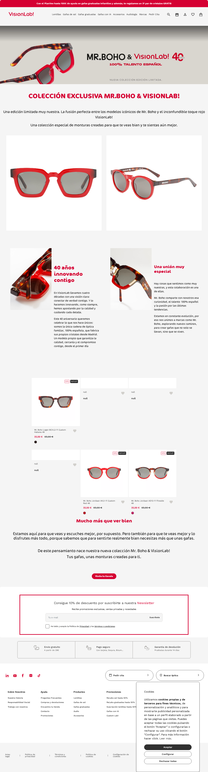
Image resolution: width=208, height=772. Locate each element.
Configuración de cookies (121, 755)
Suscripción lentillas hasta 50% (122, 707)
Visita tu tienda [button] (104, 576)
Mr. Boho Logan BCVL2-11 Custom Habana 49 (50, 431)
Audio (76, 711)
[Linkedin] (7, 675)
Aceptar (167, 747)
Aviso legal (7, 755)
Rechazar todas (167, 761)
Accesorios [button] (118, 14)
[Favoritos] (73, 431)
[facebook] (23, 675)
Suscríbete (155, 617)
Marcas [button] (143, 14)
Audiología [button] (131, 14)
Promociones (47, 716)
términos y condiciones (104, 626)
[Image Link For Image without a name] (54, 182)
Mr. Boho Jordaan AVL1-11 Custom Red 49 (99, 502)
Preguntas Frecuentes (51, 698)
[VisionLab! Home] (26, 14)
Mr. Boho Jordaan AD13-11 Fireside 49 (147, 502)
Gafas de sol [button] (69, 14)
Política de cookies (91, 755)
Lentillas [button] (56, 14)
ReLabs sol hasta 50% (117, 698)
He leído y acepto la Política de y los (83, 626)
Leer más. (165, 738)
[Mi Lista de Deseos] (193, 14)
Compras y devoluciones (52, 702)
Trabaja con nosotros (18, 707)
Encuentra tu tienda (50, 707)
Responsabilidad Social (19, 702)
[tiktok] (39, 675)
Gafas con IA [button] (104, 14)
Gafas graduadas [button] (87, 14)
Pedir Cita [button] (154, 14)
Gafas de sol (80, 702)
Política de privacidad (30, 755)
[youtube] (31, 675)
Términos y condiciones (60, 755)
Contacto (45, 711)
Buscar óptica (171, 675)
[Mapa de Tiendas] (177, 14)
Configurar (168, 754)
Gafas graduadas (82, 707)
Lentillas (78, 698)
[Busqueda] (169, 14)
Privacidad (84, 626)
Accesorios (79, 716)
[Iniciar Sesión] (185, 14)
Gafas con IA (113, 711)
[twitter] (15, 675)
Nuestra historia (15, 698)
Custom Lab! (112, 716)
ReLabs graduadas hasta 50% (121, 702)
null (85, 392)
